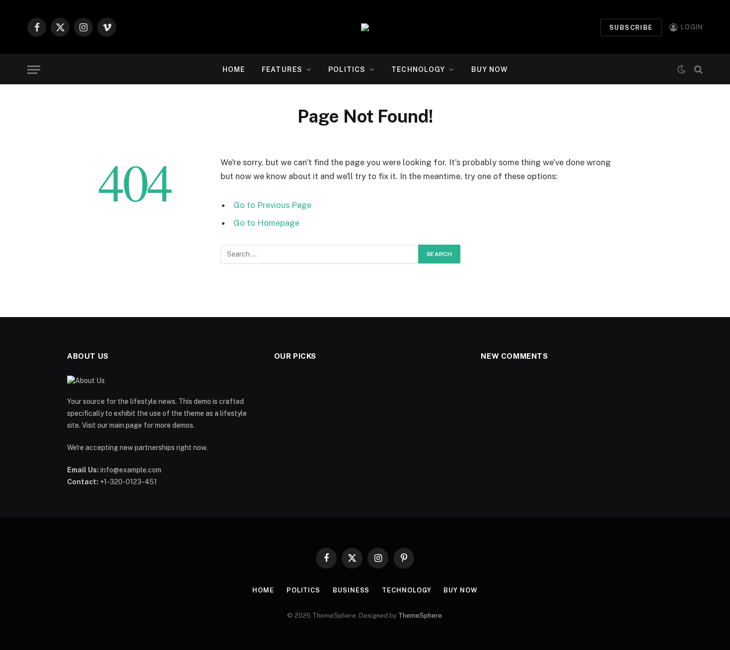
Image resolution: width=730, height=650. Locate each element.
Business (351, 590)
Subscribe (631, 27)
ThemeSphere (420, 615)
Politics (346, 69)
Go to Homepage (266, 223)
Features (282, 69)
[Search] (697, 70)
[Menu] (33, 70)
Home (233, 69)
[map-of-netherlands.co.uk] (365, 27)
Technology (418, 69)
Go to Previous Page (272, 205)
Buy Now (489, 69)
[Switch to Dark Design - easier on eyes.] (681, 69)
